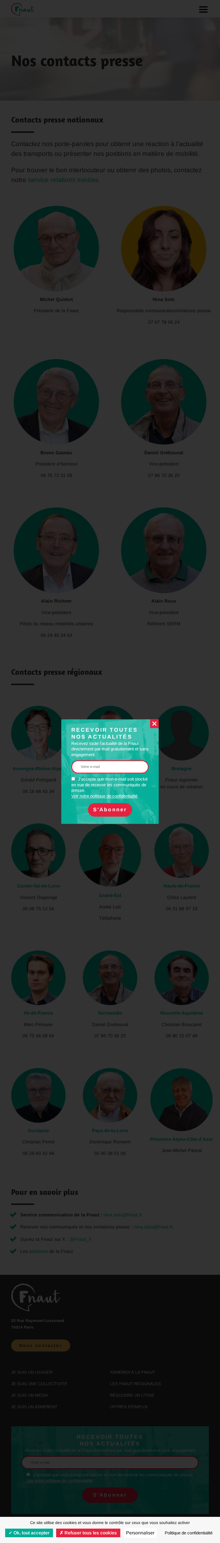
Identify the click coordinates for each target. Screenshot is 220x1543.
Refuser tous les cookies (90, 1532)
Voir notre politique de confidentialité (104, 795)
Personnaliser (140, 1532)
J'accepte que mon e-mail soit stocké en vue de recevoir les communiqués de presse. (109, 788)
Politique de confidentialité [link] (189, 1532)
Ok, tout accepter (31, 1532)
